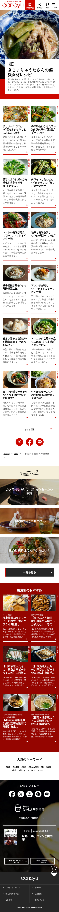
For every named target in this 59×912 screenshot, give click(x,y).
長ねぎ (22, 770)
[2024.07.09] (15, 273)
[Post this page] (19, 442)
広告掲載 (38, 894)
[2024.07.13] (15, 167)
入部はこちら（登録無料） (29, 818)
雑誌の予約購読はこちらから (42, 861)
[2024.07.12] (43, 167)
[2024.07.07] (15, 326)
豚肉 (24, 767)
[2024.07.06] (43, 326)
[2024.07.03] (43, 379)
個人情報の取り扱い (12, 894)
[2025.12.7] (43, 603)
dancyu (7, 454)
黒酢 (14, 770)
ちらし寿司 (34, 767)
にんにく (32, 770)
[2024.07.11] (15, 220)
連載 (16, 454)
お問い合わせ (40, 900)
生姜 (48, 767)
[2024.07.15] (15, 114)
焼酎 (8, 767)
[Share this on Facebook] (29, 442)
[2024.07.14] (43, 114)
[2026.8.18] (15, 654)
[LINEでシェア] (40, 442)
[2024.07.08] (43, 273)
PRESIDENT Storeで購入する (16, 861)
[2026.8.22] (43, 702)
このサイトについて (12, 887)
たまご (41, 770)
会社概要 (8, 900)
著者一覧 (38, 887)
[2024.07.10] (43, 220)
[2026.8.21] (43, 654)
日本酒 (16, 767)
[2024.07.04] (15, 379)
